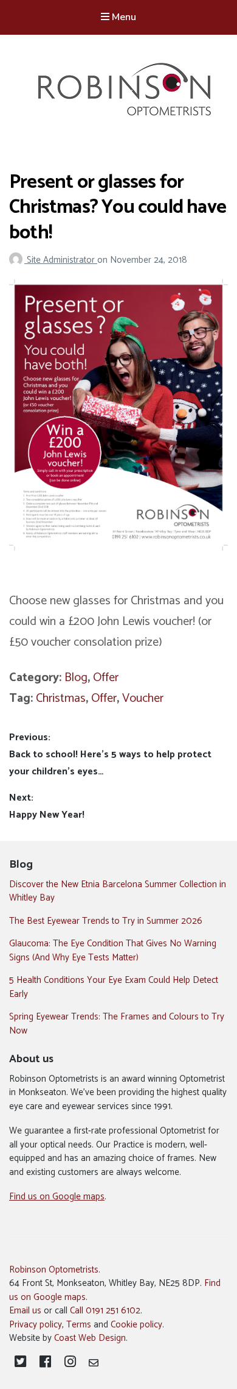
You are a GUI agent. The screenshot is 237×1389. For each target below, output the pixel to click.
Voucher (142, 698)
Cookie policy (136, 1324)
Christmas (61, 698)
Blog (76, 678)
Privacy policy (35, 1324)
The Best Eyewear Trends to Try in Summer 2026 (105, 921)
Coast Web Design (90, 1338)
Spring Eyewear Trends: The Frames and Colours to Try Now (116, 1023)
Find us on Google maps (57, 1196)
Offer (105, 678)
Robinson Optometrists (53, 1269)
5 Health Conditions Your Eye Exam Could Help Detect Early (113, 987)
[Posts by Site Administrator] (18, 260)
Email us (25, 1310)
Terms (78, 1324)
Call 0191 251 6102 (105, 1310)
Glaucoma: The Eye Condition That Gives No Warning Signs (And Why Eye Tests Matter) (112, 950)
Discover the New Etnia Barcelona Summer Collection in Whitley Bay (117, 891)
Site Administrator (62, 260)
